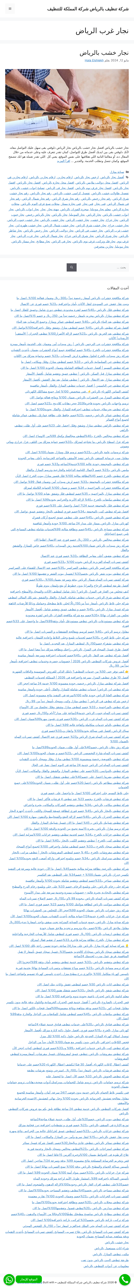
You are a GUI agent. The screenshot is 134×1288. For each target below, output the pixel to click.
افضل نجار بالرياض (29, 182)
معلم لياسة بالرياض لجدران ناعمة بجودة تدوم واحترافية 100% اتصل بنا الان (82, 996)
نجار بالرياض (60, 214)
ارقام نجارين (65, 177)
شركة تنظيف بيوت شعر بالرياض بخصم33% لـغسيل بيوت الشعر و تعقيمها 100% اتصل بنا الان (71, 573)
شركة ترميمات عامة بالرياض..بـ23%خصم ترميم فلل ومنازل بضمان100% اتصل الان (77, 452)
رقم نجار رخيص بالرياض (96, 198)
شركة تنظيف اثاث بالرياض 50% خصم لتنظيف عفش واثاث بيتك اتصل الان (83, 984)
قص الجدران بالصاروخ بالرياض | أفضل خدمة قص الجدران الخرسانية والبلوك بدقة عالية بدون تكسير (67, 1002)
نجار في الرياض (61, 241)
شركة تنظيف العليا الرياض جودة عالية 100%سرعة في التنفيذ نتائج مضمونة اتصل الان (76, 695)
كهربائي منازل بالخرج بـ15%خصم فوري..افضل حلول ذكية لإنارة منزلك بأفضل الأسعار (76, 1030)
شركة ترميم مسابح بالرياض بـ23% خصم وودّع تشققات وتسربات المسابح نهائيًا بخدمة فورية (72, 968)
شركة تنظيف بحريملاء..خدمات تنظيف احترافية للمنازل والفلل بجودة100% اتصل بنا (77, 409)
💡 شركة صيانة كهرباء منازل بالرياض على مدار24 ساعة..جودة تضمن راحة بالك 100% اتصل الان (69, 946)
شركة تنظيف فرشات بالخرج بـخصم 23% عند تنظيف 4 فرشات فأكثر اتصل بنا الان (78, 799)
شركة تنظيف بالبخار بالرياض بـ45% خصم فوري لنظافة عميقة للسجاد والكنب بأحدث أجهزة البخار (69, 811)
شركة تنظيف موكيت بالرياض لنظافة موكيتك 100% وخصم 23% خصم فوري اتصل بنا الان (74, 904)
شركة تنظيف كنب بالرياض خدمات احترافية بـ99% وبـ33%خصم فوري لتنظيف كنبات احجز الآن (70, 1048)
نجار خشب (97, 220)
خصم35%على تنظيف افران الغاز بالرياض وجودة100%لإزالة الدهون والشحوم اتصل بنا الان (73, 1184)
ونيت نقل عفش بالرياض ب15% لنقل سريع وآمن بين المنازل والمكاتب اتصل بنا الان (77, 1137)
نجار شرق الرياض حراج (79, 236)
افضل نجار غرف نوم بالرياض (93, 188)
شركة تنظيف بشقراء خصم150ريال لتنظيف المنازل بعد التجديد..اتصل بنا (84, 643)
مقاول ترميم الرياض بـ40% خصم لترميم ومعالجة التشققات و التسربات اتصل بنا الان (77, 631)
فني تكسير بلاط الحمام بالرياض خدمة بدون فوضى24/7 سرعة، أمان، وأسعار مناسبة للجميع (73, 1092)
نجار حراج (112, 220)
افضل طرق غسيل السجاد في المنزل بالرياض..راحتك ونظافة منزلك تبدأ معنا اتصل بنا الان (74, 649)
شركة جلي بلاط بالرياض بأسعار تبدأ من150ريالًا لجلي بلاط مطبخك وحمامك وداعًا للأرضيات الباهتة (69, 603)
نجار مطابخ (43, 241)
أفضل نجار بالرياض (112, 177)
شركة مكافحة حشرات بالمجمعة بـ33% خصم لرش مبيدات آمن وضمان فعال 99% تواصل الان (71, 482)
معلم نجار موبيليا (100, 209)
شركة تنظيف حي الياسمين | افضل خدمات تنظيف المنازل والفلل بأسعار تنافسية (79, 385)
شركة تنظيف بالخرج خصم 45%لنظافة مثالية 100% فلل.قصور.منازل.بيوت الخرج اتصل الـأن (72, 476)
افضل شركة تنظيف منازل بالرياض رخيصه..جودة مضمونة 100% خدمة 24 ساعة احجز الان (73, 683)
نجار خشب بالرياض (104, 52)
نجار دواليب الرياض (62, 230)
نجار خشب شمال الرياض (59, 225)
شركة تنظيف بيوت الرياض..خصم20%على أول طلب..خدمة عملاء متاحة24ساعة (79, 1119)
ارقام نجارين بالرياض (42, 177)
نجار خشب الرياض (77, 220)
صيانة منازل (117, 172)
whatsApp (9, 1279)
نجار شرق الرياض (106, 236)
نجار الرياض (94, 214)
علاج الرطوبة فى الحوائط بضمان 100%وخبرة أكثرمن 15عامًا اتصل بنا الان (83, 1155)
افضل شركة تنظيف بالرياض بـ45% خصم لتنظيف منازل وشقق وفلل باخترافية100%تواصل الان (70, 327)
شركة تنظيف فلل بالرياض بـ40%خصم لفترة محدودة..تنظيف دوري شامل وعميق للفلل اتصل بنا (70, 310)
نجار (43, 209)
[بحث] (72, 267)
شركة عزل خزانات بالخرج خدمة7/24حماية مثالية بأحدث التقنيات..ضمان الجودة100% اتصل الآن (69, 916)
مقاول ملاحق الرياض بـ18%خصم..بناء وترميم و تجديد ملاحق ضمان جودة (84, 928)
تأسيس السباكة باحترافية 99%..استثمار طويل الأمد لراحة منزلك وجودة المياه (81, 1178)
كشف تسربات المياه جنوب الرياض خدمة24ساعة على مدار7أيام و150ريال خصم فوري (75, 713)
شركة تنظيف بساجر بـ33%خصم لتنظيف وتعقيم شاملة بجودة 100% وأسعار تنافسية (77, 880)
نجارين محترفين (103, 246)
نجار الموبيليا (77, 214)
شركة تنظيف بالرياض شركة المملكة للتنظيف (88, 8)
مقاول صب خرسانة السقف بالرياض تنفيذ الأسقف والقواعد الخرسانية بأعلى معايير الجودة (73, 458)
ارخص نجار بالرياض (87, 177)
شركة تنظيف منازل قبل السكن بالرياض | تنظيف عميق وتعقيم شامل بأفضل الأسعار (77, 373)
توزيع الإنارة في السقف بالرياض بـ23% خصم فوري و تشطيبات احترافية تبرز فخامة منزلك (73, 1125)
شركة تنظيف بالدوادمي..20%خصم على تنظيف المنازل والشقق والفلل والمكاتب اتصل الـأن (72, 771)
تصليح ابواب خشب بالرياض (28, 188)
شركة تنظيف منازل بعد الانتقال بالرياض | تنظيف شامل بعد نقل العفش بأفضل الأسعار (76, 379)
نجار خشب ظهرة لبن (29, 225)
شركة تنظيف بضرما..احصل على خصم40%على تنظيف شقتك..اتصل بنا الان (82, 777)
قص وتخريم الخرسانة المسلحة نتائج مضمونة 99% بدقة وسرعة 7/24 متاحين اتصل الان (75, 1160)
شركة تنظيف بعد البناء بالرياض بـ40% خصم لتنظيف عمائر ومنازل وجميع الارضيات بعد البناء (72, 321)
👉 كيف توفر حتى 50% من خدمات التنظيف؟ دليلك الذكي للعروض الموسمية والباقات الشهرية (70, 671)
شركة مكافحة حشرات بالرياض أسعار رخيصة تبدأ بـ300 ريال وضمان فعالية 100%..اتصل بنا (73, 298)
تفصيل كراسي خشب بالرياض (71, 193)
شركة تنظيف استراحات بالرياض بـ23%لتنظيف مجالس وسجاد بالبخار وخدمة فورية (78, 1149)
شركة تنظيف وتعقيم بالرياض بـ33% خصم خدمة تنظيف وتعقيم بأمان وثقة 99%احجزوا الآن (73, 962)
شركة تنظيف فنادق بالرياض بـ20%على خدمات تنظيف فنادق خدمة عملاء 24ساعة (78, 1024)
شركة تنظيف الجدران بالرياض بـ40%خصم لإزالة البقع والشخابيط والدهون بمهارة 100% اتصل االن (68, 817)
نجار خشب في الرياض (89, 230)
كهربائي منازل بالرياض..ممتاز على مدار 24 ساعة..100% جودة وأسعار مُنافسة (81, 523)
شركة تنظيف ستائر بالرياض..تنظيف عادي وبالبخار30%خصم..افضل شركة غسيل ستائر (76, 1143)
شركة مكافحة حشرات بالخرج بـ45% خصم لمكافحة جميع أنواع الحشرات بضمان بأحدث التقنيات (70, 350)
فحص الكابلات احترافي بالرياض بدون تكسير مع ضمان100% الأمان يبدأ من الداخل (78, 1042)
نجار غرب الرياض (28, 236)
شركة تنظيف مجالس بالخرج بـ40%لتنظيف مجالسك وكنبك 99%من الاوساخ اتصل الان (76, 436)
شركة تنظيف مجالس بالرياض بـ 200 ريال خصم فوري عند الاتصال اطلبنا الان (81, 539)
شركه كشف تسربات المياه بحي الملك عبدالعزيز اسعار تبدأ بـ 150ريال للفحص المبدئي (76, 1226)
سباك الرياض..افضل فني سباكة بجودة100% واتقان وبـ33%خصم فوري (85, 731)
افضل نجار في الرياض (60, 188)
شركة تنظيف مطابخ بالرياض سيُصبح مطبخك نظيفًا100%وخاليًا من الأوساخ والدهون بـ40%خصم (70, 1214)
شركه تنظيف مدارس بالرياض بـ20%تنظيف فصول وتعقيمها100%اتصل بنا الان (80, 1208)
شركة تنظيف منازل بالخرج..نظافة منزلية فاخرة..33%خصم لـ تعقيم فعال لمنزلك (79, 940)
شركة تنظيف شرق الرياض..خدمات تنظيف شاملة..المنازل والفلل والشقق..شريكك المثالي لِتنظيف (68, 597)
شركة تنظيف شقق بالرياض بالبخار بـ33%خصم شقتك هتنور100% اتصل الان (82, 990)
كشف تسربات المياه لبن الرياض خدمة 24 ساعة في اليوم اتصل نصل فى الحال (80, 765)
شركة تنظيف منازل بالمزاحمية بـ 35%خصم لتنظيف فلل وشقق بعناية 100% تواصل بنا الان (73, 493)
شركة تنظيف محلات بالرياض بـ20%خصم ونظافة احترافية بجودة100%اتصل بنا (80, 1202)
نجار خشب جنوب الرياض (23, 220)
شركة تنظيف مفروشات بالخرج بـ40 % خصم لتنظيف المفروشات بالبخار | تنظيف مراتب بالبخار (70, 852)
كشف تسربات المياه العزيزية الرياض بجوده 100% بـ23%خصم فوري (86, 562)
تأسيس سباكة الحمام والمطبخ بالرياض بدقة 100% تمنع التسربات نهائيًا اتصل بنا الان (77, 1166)
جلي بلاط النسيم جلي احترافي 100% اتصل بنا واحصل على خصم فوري (85, 793)
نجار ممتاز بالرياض (23, 241)
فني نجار (88, 204)
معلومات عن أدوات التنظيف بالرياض (106, 1266)
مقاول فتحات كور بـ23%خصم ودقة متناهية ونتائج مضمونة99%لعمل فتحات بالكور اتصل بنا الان (70, 1008)
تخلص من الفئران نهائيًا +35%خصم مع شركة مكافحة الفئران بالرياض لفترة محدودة (77, 615)
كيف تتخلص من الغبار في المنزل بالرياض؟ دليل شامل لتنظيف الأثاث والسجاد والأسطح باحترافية (69, 591)
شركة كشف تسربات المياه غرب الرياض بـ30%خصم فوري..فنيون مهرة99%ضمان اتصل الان (71, 719)
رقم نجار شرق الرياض (66, 198)
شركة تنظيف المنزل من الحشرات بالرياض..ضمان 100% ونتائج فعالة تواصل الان (79, 397)
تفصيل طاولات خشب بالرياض (110, 193)
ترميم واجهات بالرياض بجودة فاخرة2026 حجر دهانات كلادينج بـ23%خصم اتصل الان (77, 403)
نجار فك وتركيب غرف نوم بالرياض (94, 241)
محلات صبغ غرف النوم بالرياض (40, 204)
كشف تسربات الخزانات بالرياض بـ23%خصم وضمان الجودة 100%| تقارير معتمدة (78, 1196)
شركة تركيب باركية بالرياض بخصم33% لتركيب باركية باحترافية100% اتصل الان (80, 1220)
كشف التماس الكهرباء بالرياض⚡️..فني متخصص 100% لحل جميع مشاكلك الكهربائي (77, 391)
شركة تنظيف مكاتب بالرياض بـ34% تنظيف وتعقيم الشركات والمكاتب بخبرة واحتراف (76, 805)
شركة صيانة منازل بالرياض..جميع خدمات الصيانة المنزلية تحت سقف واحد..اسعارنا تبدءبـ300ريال (69, 922)
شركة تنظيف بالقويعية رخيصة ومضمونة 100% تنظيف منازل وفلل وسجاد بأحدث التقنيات (74, 759)
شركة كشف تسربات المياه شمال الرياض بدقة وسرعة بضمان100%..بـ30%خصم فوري (75, 579)
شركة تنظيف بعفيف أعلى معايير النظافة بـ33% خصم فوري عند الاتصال (84, 556)
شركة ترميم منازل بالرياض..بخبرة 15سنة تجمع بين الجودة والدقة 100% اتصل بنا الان (76, 828)
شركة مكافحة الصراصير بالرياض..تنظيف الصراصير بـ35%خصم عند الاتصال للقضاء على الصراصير (68, 568)
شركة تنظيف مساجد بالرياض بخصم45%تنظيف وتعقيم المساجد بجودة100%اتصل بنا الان (73, 1190)
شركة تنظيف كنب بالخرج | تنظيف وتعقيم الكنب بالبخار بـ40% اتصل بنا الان (82, 840)
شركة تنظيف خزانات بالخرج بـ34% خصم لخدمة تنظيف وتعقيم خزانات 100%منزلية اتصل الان (71, 834)
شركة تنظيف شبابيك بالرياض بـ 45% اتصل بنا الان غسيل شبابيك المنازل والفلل (80, 822)
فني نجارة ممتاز (71, 204)
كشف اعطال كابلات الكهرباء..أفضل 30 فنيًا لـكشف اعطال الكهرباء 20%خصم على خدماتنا (73, 1064)
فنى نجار (100, 204)
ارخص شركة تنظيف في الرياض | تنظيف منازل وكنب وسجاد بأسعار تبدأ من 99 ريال (77, 701)
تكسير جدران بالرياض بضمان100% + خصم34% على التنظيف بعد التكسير (83, 874)
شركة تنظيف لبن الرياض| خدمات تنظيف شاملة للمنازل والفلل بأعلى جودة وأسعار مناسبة (73, 689)
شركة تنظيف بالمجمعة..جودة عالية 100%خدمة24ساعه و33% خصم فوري (83, 464)
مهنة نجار (53, 209)
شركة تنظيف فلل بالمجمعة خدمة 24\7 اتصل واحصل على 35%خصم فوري (82, 505)
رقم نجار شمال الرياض (36, 198)
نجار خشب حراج (118, 225)
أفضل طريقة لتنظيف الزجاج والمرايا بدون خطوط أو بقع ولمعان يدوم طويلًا (82, 585)
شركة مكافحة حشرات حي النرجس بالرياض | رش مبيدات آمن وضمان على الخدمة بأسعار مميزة (69, 344)
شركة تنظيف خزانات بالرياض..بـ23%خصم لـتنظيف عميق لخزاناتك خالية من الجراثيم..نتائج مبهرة (69, 1131)
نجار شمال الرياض (51, 236)
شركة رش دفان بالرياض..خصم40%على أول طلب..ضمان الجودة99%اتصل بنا (80, 747)
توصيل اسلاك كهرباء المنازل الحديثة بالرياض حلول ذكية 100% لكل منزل (84, 1036)
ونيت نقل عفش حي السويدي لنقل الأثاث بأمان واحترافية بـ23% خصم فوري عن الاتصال (74, 304)
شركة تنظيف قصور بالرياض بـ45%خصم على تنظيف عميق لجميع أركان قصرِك (80, 517)
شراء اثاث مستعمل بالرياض (111, 1248)
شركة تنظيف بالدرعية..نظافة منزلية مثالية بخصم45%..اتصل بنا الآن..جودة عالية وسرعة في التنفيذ (68, 869)
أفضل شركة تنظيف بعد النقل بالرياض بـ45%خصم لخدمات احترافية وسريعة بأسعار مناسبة (73, 655)
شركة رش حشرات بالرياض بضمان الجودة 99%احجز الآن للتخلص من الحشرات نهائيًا (76, 910)
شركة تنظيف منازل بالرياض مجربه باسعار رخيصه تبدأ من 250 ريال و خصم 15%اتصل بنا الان (71, 316)
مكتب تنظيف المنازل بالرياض (111, 1254)
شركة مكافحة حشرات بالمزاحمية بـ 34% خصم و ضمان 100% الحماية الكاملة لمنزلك (76, 487)
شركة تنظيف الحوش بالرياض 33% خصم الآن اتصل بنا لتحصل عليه (87, 1076)
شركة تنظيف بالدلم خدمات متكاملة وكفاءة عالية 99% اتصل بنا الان (87, 725)
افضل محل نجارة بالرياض (58, 182)
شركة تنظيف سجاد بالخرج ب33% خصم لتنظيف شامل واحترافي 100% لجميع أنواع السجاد (72, 846)
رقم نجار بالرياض (40, 193)
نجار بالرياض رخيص (38, 214)
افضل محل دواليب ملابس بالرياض (97, 182)
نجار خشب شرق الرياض (91, 225)
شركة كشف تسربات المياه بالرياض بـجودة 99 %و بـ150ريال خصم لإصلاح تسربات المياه (74, 898)
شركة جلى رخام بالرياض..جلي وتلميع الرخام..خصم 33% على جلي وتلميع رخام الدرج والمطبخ (70, 886)
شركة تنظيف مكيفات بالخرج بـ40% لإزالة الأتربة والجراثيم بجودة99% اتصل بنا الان (77, 499)
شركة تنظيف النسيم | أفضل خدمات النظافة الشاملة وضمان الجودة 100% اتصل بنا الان (75, 368)
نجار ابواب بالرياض (27, 209)
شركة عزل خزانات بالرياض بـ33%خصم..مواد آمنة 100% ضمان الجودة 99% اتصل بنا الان (73, 1172)
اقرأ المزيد (63, 161)
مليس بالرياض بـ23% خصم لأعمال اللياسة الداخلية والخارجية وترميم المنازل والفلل (77, 470)
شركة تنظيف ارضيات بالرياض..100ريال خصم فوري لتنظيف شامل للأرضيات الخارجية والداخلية (70, 934)
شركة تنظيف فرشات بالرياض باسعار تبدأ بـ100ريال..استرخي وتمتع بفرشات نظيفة (78, 1070)
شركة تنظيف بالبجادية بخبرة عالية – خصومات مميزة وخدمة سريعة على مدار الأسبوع (76, 892)
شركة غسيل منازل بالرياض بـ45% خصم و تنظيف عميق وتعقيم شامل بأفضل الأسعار (77, 609)
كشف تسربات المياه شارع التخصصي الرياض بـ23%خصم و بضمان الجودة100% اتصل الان (73, 753)
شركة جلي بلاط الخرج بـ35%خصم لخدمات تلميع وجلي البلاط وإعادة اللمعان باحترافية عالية (72, 637)
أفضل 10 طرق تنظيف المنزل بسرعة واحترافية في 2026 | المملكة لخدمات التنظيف (76, 677)
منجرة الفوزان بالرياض (75, 209)
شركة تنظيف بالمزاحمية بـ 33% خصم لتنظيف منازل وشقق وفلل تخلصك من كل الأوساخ (74, 707)
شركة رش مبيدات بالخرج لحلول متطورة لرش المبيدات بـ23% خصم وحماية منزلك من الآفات (71, 356)
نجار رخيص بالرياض (36, 230)
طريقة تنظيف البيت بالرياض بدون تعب (105, 1260)
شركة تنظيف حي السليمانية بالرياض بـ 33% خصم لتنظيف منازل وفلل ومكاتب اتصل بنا (75, 362)
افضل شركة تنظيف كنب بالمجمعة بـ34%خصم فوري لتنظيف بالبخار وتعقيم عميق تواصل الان (71, 511)
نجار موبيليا (122, 246)
